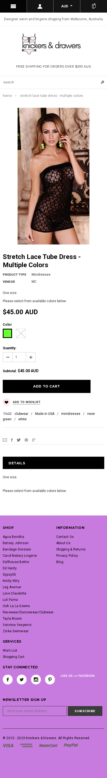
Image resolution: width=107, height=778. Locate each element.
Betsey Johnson (16, 543)
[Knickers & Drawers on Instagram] (36, 679)
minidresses (70, 414)
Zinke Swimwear (16, 631)
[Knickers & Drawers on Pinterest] (50, 679)
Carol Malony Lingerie (20, 556)
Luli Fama (10, 600)
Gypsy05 (9, 574)
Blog (59, 562)
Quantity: (9, 348)
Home (7, 96)
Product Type (14, 274)
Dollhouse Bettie (16, 562)
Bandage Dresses (17, 549)
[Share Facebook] (12, 440)
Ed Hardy (10, 568)
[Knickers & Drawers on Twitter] (22, 679)
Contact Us (65, 537)
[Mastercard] (48, 745)
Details (17, 463)
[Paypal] (71, 745)
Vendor (9, 282)
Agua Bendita (13, 537)
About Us (63, 543)
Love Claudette (14, 593)
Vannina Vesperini (17, 625)
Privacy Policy (67, 556)
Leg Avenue (12, 587)
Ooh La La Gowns (16, 606)
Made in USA (44, 414)
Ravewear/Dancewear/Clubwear (28, 612)
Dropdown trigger (40, 6)
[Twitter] (19, 440)
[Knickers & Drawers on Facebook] (8, 679)
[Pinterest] (26, 440)
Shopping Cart (13, 657)
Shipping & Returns (71, 549)
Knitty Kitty (11, 581)
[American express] (26, 745)
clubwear (21, 414)
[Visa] (8, 745)
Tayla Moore (12, 618)
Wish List (10, 650)
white (22, 419)
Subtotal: (9, 371)
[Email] (5, 440)
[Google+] (34, 440)
